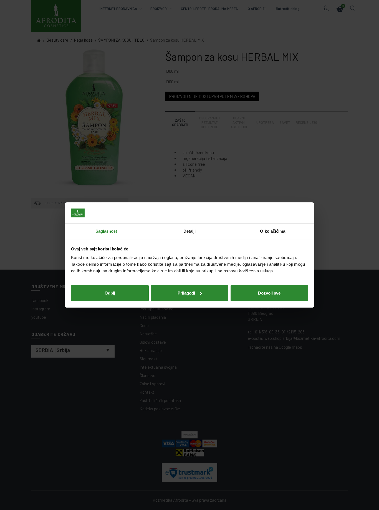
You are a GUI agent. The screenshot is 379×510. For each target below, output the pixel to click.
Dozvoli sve (269, 293)
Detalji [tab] (189, 231)
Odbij (110, 293)
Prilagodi (186, 293)
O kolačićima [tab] (272, 231)
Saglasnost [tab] (106, 231)
